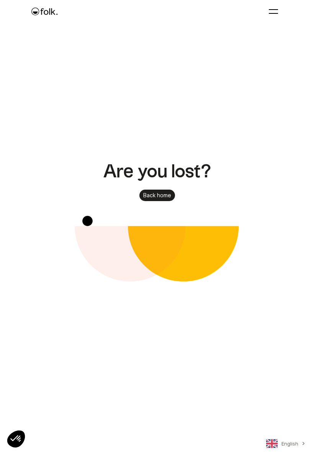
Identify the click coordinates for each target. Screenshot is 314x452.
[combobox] (284, 445)
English (289, 444)
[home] (44, 11)
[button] (16, 439)
